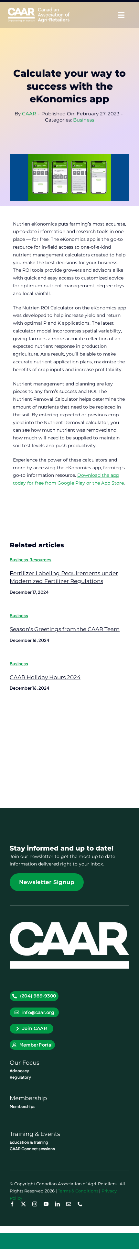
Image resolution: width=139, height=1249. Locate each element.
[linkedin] (57, 1204)
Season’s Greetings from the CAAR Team (65, 629)
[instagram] (34, 1204)
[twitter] (23, 1204)
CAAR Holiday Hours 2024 (45, 677)
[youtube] (46, 1204)
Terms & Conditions (78, 1190)
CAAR (29, 114)
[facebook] (12, 1204)
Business (83, 120)
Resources (40, 559)
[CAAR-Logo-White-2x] (39, 10)
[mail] (68, 1204)
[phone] (80, 1204)
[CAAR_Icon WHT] (69, 924)
